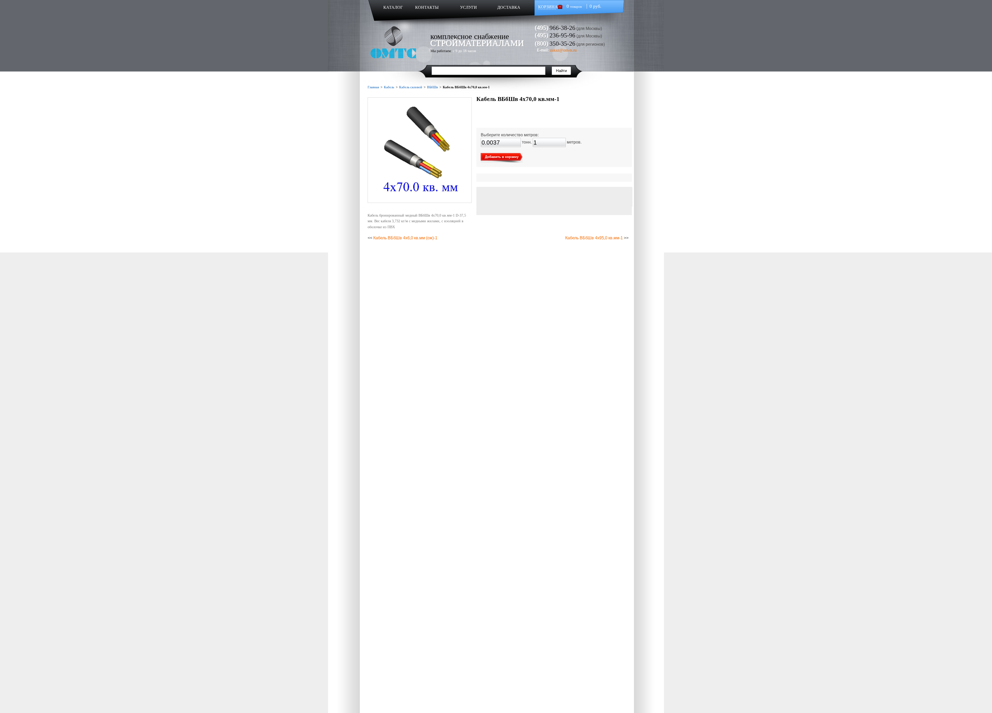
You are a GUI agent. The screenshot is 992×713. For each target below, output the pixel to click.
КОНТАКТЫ (427, 7)
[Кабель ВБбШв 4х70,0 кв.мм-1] (420, 150)
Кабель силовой (410, 87)
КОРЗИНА (548, 7)
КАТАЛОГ (393, 7)
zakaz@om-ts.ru (563, 50)
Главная (373, 87)
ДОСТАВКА (508, 7)
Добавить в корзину (501, 157)
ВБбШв (432, 87)
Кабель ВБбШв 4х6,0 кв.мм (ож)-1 (405, 238)
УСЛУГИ (468, 7)
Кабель (389, 87)
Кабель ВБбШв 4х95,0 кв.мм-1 (594, 238)
